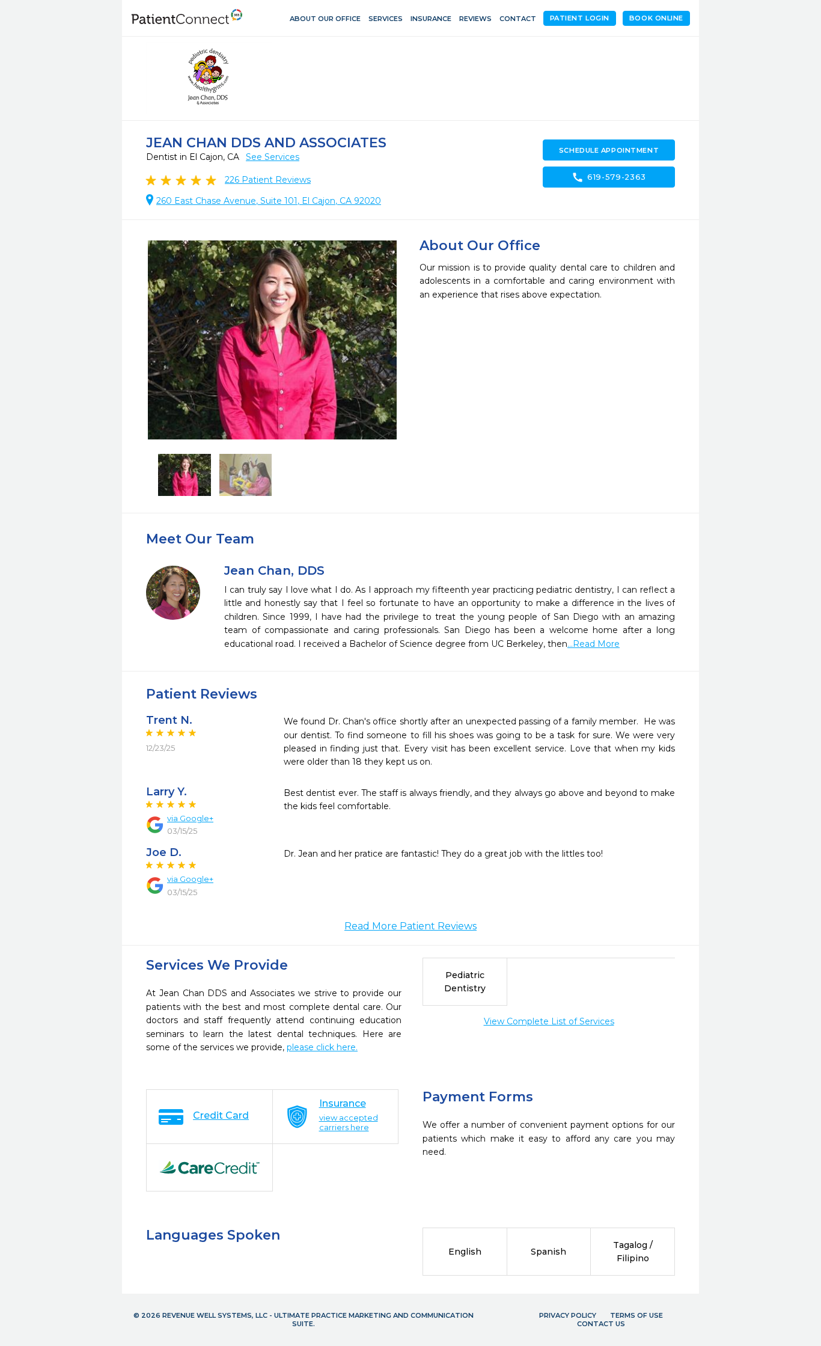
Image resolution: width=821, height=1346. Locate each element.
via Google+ (190, 818)
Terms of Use (636, 1315)
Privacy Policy (567, 1315)
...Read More (593, 643)
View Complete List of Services (549, 1021)
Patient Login (579, 18)
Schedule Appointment (609, 150)
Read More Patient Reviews (410, 926)
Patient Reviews (268, 179)
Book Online (656, 18)
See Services (272, 156)
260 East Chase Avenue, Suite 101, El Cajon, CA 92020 (268, 200)
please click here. (322, 1047)
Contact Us (601, 1324)
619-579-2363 (609, 177)
